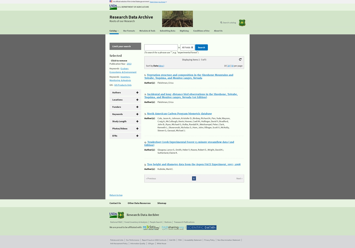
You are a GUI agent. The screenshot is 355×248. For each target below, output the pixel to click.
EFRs (114, 135)
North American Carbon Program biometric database (179, 113)
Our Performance (132, 240)
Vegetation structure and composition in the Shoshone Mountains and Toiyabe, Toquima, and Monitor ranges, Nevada (188, 77)
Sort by (155, 65)
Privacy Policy (209, 240)
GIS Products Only (123, 85)
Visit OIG (172, 240)
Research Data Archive (131, 17)
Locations (117, 99)
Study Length (119, 121)
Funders (116, 106)
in (179, 47)
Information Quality (137, 243)
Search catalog (229, 22)
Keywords (117, 114)
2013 (129, 63)
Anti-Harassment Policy (119, 243)
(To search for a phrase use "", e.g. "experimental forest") (171, 52)
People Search (156, 222)
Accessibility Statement (192, 240)
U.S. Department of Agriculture (133, 7)
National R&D (116, 222)
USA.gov (151, 243)
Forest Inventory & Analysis (135, 222)
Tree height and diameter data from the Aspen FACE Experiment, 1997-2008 (194, 164)
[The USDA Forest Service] (242, 22)
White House (161, 243)
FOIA (180, 240)
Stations (168, 222)
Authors (116, 92)
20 (229, 65)
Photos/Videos (119, 128)
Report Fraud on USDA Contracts (154, 240)
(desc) (161, 65)
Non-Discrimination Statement (228, 240)
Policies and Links (116, 240)
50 (232, 65)
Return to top (116, 195)
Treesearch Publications (184, 222)
